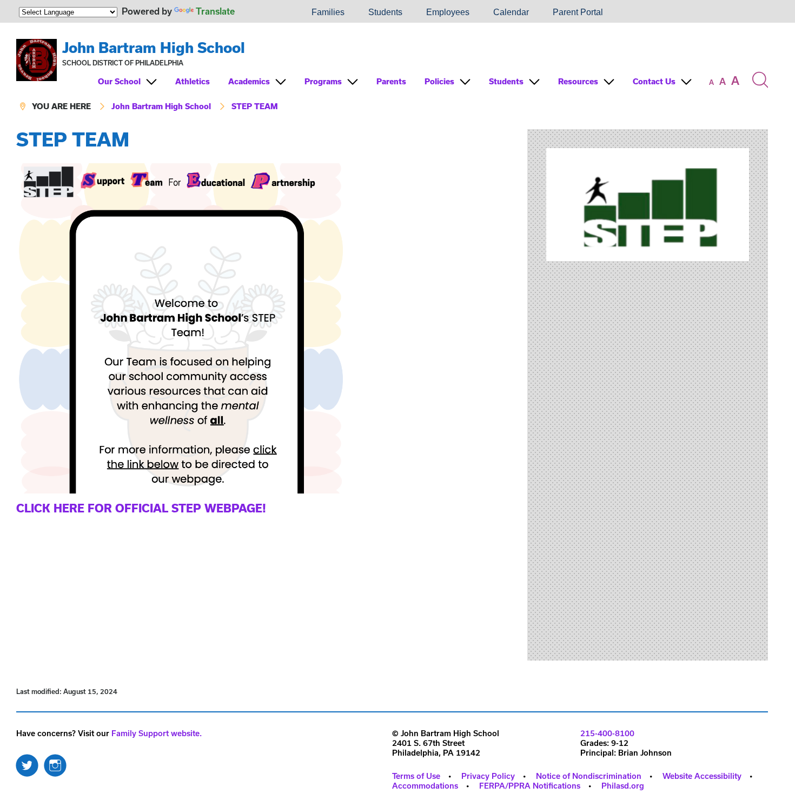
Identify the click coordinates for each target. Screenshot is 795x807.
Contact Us (654, 81)
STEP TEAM (254, 106)
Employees (447, 12)
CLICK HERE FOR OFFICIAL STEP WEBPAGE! (141, 508)
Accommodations (425, 785)
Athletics (192, 81)
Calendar (511, 12)
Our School (119, 81)
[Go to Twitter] (27, 762)
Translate (215, 11)
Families (328, 12)
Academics (249, 81)
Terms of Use (416, 776)
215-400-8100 (607, 733)
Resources (578, 81)
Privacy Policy (488, 776)
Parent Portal (578, 12)
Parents (391, 81)
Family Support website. (156, 733)
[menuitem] (263, 12)
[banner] (392, 76)
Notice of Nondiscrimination (588, 776)
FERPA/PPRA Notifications (529, 785)
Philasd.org (622, 785)
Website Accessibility (701, 776)
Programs (323, 81)
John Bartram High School (153, 47)
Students (385, 12)
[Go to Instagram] (55, 762)
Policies (439, 81)
